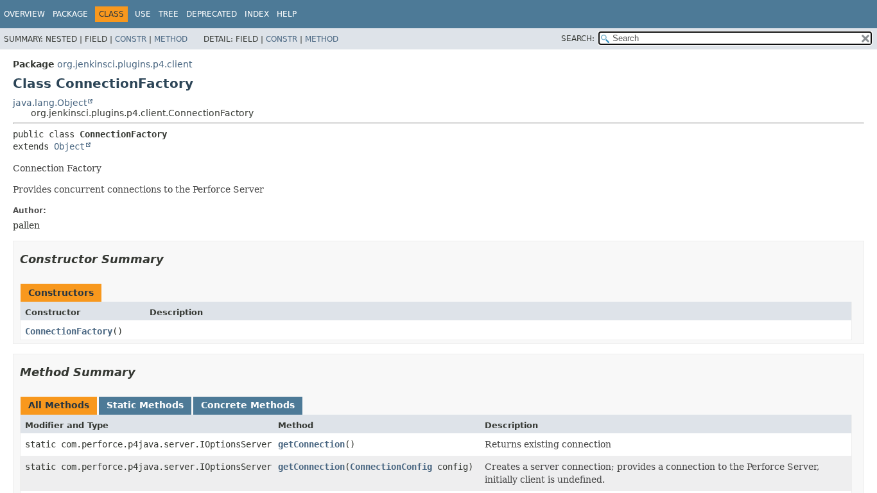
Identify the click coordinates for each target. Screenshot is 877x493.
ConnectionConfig (391, 467)
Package (70, 14)
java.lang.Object (50, 103)
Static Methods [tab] (145, 405)
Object (69, 146)
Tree (168, 14)
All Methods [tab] (58, 405)
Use (143, 14)
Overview (24, 14)
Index (257, 14)
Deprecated (211, 14)
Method (170, 39)
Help (287, 14)
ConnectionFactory (68, 331)
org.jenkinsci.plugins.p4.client (124, 64)
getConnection (311, 444)
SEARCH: (578, 38)
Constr (130, 39)
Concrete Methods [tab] (248, 405)
